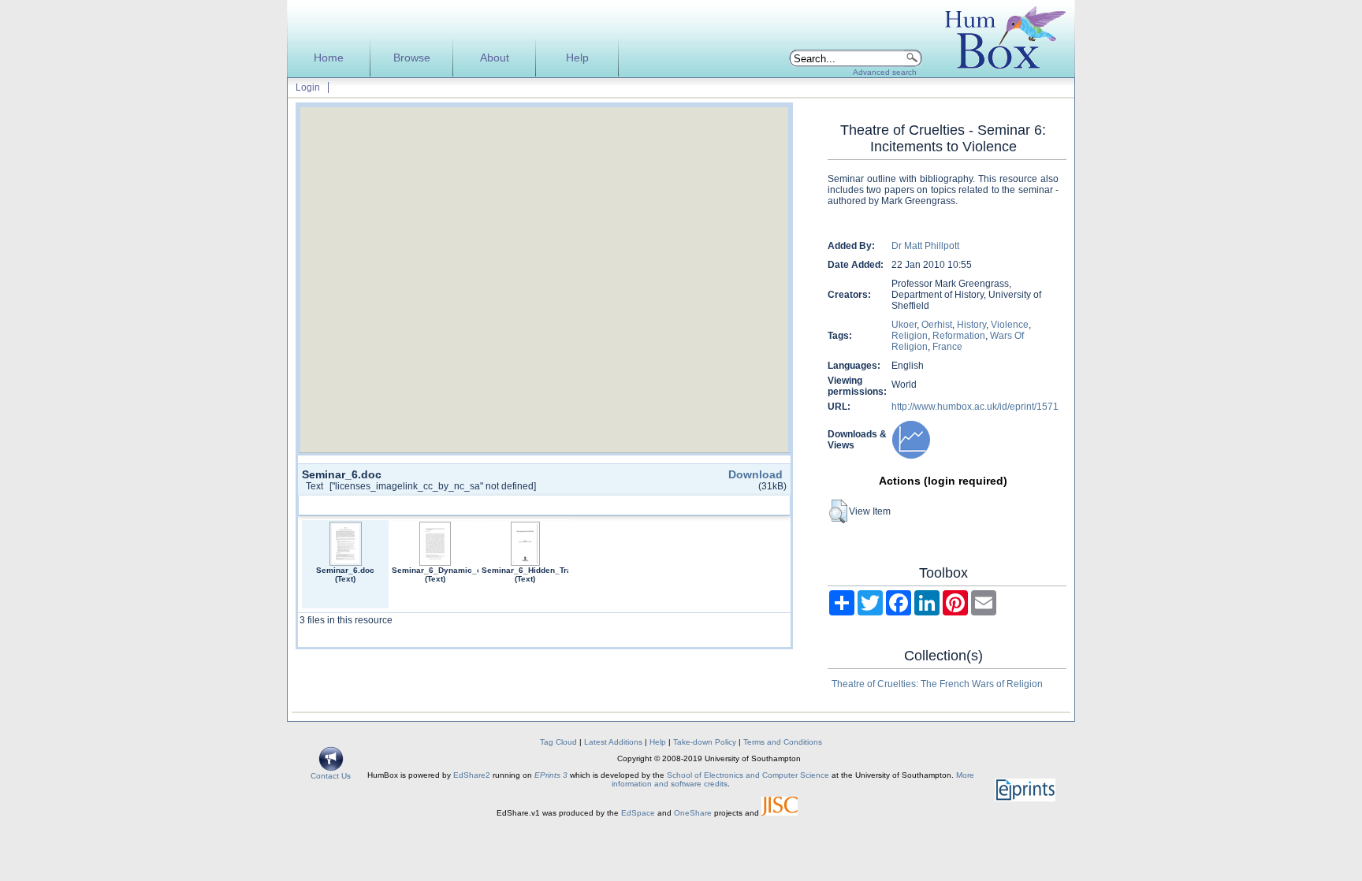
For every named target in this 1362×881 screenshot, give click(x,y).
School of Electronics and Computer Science (748, 775)
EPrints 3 (551, 775)
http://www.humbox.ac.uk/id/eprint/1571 (975, 406)
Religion (909, 335)
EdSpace (638, 813)
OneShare (693, 813)
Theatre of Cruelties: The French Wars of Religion (937, 684)
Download (755, 474)
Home (329, 58)
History (971, 324)
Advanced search (885, 72)
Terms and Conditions (782, 742)
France (947, 346)
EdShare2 (471, 775)
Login (308, 87)
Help (577, 58)
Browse (411, 58)
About (494, 58)
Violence (1010, 324)
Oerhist (936, 324)
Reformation (958, 335)
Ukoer (904, 324)
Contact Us (331, 775)
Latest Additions (613, 742)
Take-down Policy (704, 742)
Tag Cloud (558, 742)
